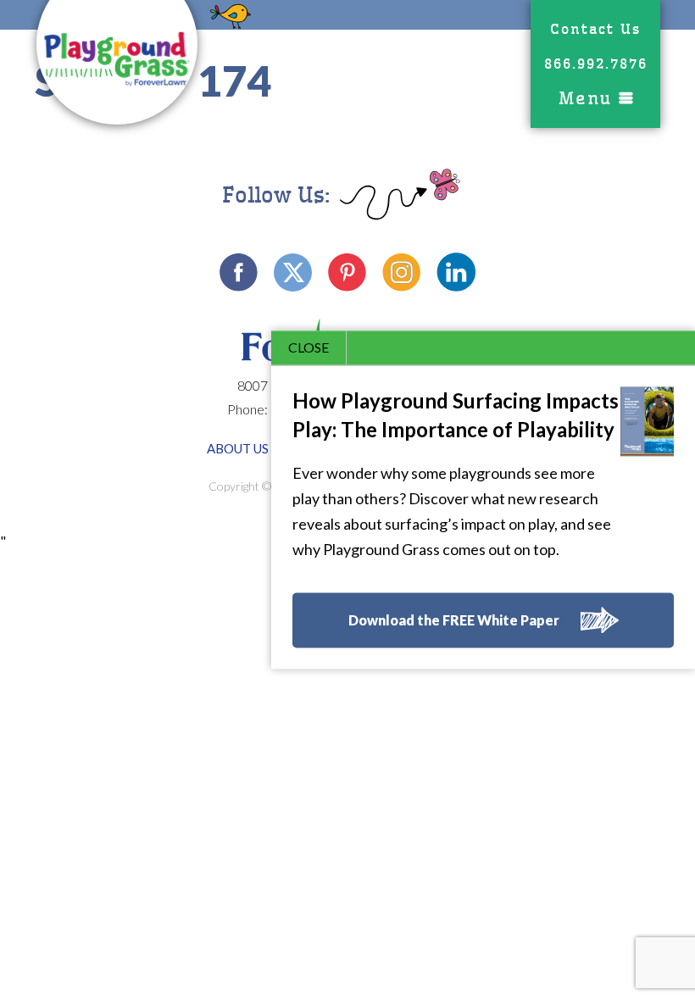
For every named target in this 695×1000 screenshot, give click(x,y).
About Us (238, 448)
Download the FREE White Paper (453, 621)
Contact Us (595, 29)
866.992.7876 (596, 64)
